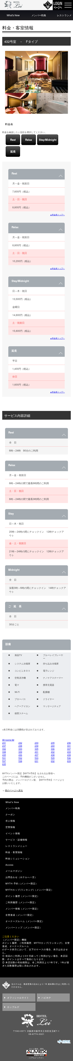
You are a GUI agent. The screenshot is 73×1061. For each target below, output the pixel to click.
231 (4, 742)
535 (53, 758)
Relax (28, 140)
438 (53, 755)
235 (53, 742)
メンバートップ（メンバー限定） (23, 927)
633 (69, 761)
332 (4, 748)
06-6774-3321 (36, 1034)
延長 (13, 151)
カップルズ (13, 1006)
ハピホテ (46, 997)
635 (4, 764)
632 (53, 761)
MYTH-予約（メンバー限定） (21, 883)
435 (4, 755)
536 (69, 758)
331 (69, 745)
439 (69, 755)
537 (4, 761)
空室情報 (10, 827)
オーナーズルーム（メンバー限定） (24, 921)
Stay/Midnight (47, 140)
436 (20, 755)
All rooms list (8, 739)
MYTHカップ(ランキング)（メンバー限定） (29, 889)
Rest (13, 140)
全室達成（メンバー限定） (20, 914)
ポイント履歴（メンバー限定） (22, 896)
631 (36, 761)
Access (9, 864)
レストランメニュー (16, 845)
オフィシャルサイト (18, 997)
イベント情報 (12, 833)
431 (36, 752)
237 (4, 745)
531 (4, 758)
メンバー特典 (38, 15)
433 (69, 752)
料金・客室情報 (14, 852)
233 (36, 742)
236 (69, 742)
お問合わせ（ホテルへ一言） (21, 877)
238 (20, 745)
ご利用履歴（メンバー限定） (21, 902)
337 (69, 748)
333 (20, 748)
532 (20, 758)
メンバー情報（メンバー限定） (22, 908)
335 (36, 748)
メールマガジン (14, 870)
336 (53, 748)
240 (53, 745)
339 (20, 752)
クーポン (10, 814)
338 (4, 752)
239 (36, 745)
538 (20, 761)
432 (53, 752)
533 (36, 758)
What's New (13, 15)
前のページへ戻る (14, 790)
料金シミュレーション (17, 858)
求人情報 (10, 820)
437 (36, 755)
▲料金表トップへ (57, 214)
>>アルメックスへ (36, 1058)
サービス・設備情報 (16, 839)
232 (20, 742)
